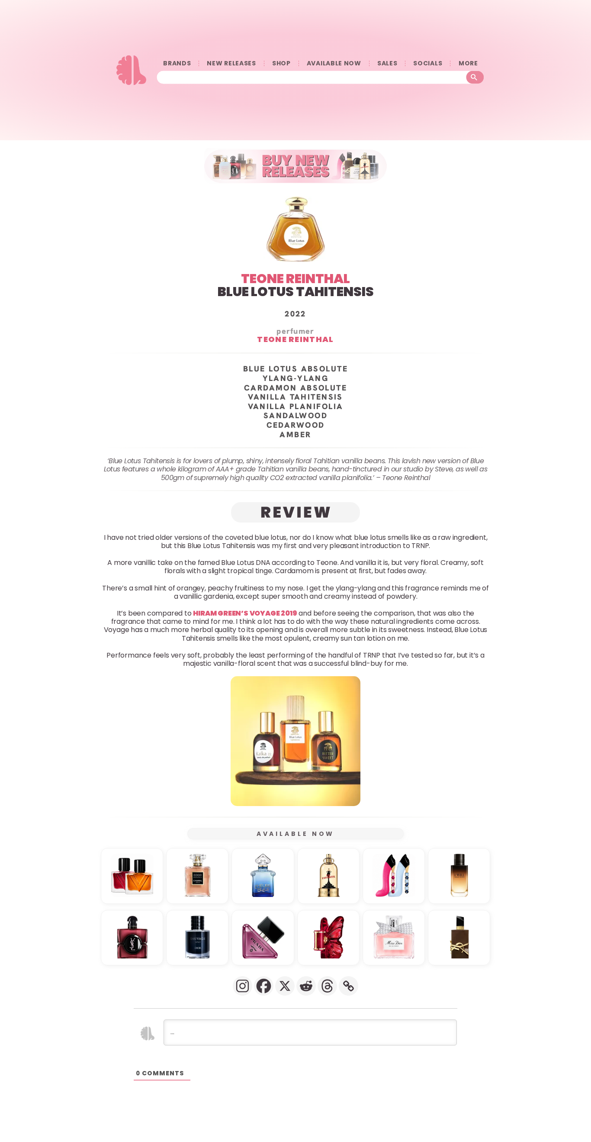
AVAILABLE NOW (334, 63)
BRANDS (177, 63)
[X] (285, 986)
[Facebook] (263, 986)
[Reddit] (306, 986)
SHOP (281, 63)
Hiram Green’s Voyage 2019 (245, 613)
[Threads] (327, 986)
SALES (387, 63)
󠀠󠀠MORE (468, 63)
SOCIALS (427, 63)
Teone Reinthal (295, 339)
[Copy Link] (348, 986)
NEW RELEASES (231, 63)
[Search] (475, 77)
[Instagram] (242, 986)
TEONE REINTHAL (295, 278)
